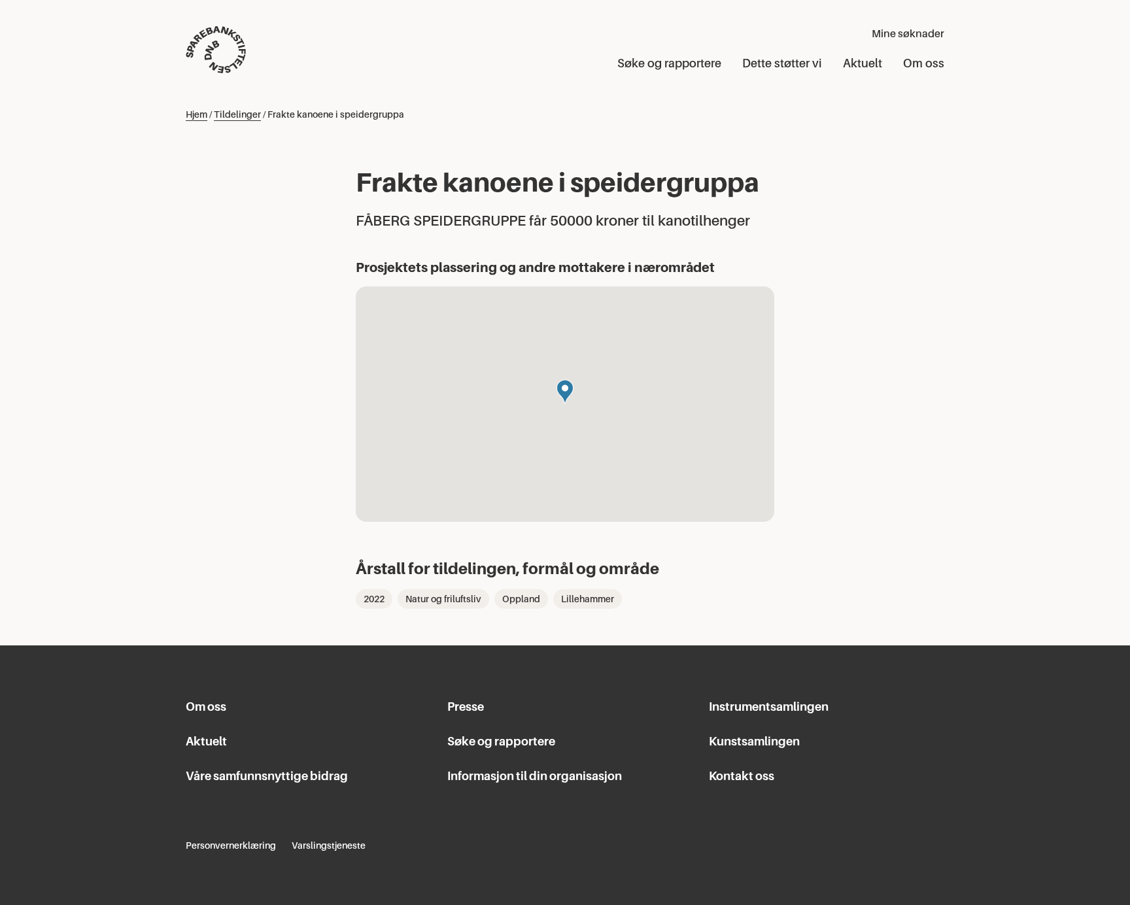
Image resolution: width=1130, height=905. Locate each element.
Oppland (521, 599)
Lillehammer (587, 599)
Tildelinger (237, 114)
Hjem (196, 114)
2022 (374, 599)
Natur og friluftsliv (443, 599)
